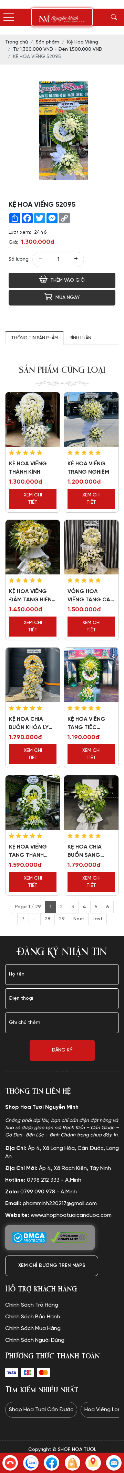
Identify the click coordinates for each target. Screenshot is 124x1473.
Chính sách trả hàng (31, 1305)
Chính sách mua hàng (33, 1328)
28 (47, 919)
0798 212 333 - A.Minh (43, 1180)
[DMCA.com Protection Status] (29, 1237)
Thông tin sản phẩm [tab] (34, 338)
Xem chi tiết (33, 499)
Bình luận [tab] (80, 338)
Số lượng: (19, 259)
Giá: (13, 242)
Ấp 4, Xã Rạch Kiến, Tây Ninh (58, 1168)
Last (97, 919)
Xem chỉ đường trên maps (51, 1265)
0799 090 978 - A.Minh (41, 1192)
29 (62, 919)
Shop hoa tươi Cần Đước (41, 1410)
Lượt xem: (20, 232)
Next (78, 919)
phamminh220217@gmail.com (51, 1203)
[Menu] (8, 17)
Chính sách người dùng (34, 1340)
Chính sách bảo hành (32, 1317)
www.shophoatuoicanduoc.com (58, 1215)
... (34, 919)
